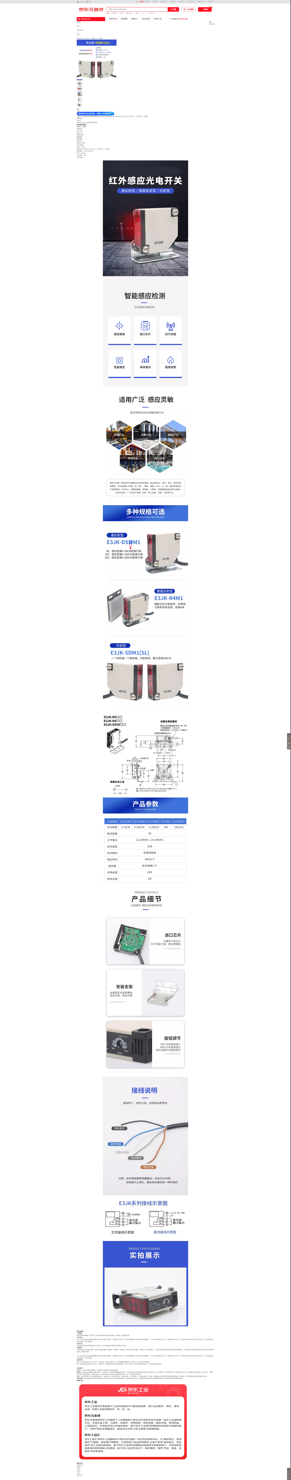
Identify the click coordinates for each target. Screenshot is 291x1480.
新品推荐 (124, 19)
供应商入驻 (158, 19)
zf (146, 13)
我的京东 (163, 1)
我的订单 (155, 1)
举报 (78, 111)
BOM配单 (190, 9)
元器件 (79, 22)
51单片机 (152, 13)
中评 (78, 1471)
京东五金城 (146, 19)
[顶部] (289, 1475)
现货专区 (112, 19)
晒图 (78, 1467)
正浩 (107, 13)
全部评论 (80, 1465)
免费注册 (147, 1)
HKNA (79, 34)
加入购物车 (80, 145)
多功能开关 (80, 30)
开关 (78, 26)
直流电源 (114, 13)
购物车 (206, 9)
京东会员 (173, 1)
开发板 (121, 13)
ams (142, 13)
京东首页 (82, 2)
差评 (78, 1473)
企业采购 (181, 1)
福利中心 (134, 19)
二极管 (137, 13)
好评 (78, 1469)
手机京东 (210, 1)
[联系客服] (289, 736)
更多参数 (80, 157)
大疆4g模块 (128, 13)
